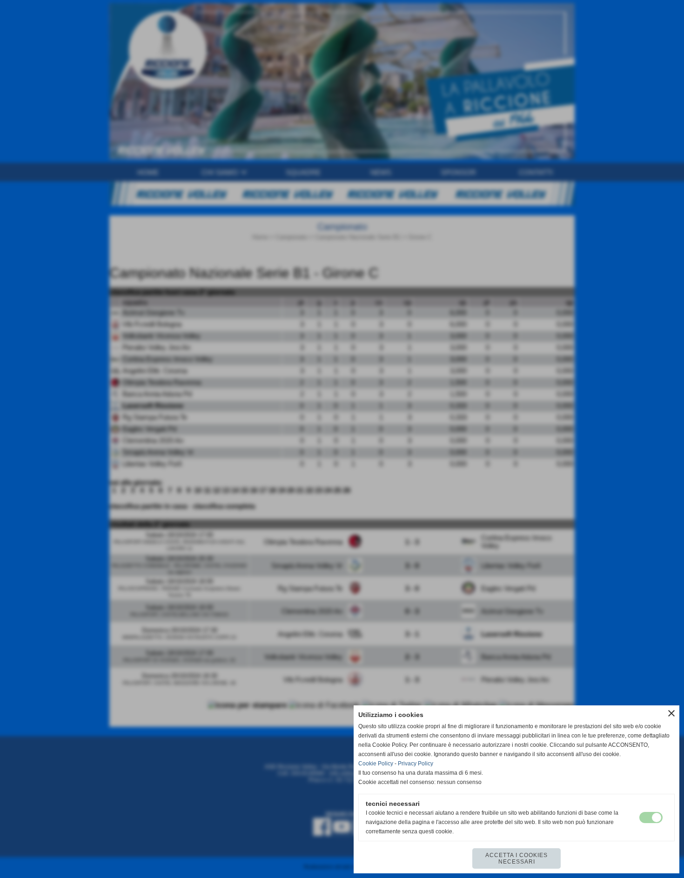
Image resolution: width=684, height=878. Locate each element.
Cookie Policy (375, 763)
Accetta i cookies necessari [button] (516, 858)
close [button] (671, 713)
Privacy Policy (415, 763)
